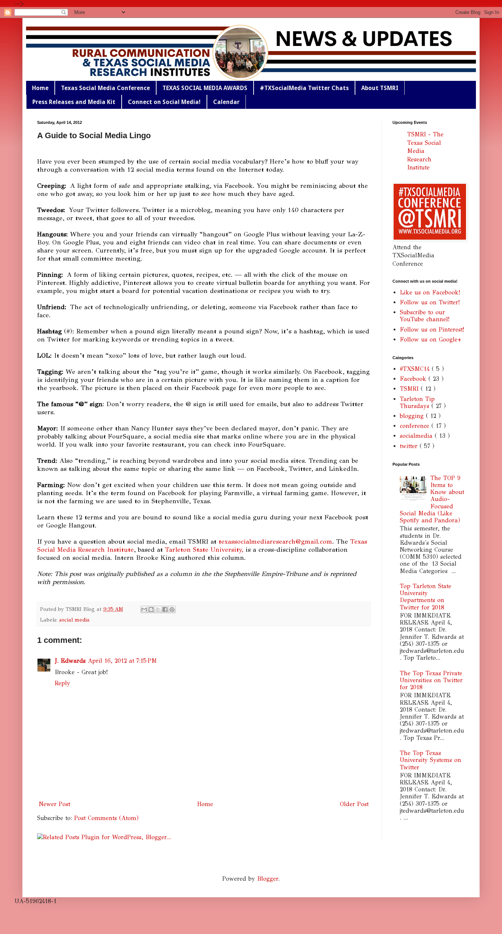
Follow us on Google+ (430, 339)
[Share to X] (158, 609)
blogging (413, 415)
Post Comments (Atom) (106, 818)
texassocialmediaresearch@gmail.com (275, 541)
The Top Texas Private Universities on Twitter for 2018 (431, 680)
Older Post (354, 804)
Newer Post (54, 804)
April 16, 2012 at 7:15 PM (122, 660)
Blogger (267, 878)
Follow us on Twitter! (430, 302)
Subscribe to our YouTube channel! (424, 316)
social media (74, 619)
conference (415, 425)
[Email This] (144, 609)
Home (40, 88)
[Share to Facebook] (165, 609)
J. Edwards (70, 660)
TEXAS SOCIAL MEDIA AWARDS (204, 88)
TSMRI (410, 388)
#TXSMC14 (416, 368)
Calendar (226, 102)
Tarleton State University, (204, 549)
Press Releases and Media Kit (73, 102)
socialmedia (417, 435)
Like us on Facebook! (430, 292)
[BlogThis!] (151, 609)
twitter (410, 446)
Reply (62, 683)
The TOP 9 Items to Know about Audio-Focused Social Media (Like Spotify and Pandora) (432, 499)
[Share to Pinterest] (172, 609)
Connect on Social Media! (164, 102)
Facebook (414, 378)
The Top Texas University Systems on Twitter (430, 759)
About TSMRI (379, 88)
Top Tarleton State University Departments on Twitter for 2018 (425, 597)
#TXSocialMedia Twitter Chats (304, 88)
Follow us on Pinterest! (432, 329)
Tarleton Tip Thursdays (417, 402)
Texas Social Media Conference (105, 88)
